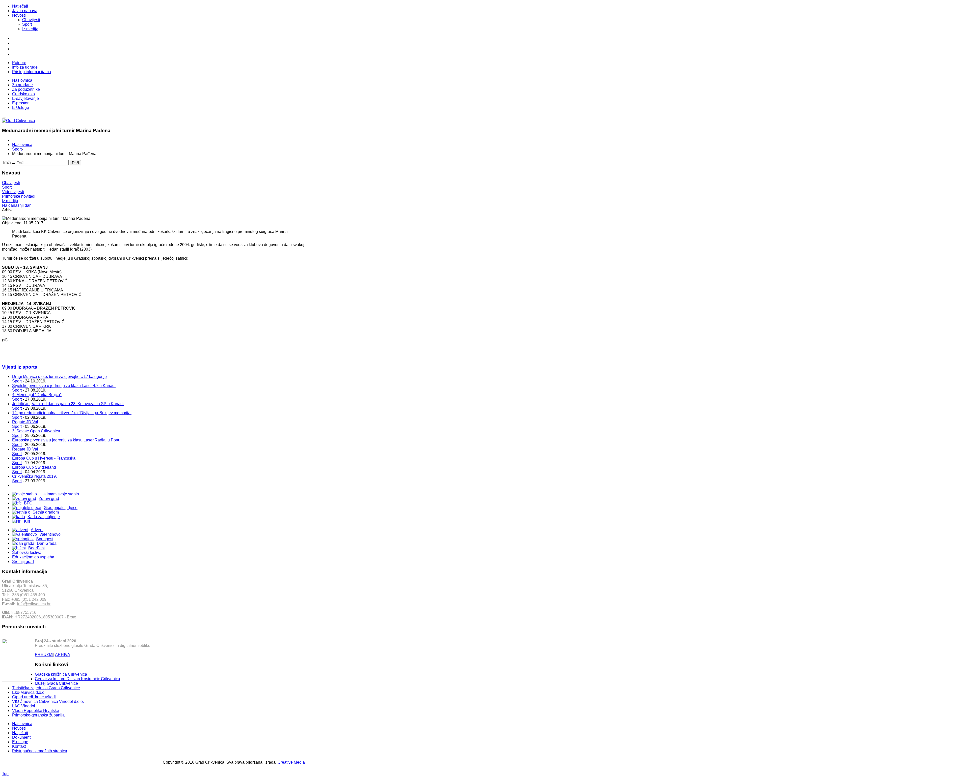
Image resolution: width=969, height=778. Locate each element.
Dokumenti (22, 737)
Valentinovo (50, 534)
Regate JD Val (25, 422)
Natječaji (20, 6)
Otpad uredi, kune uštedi (34, 697)
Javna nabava (24, 11)
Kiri (27, 521)
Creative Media (291, 762)
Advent (37, 530)
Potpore (19, 63)
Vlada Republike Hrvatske (35, 710)
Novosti (19, 15)
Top (5, 773)
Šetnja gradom (46, 512)
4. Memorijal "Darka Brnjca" (37, 395)
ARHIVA (62, 654)
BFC (28, 503)
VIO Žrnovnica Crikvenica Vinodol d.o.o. (48, 701)
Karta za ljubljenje (44, 517)
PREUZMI (44, 654)
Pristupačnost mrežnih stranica (39, 751)
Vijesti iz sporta (19, 367)
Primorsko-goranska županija (38, 715)
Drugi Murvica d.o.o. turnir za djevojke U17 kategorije (59, 376)
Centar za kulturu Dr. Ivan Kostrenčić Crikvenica (77, 679)
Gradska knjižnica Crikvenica (61, 674)
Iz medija (30, 29)
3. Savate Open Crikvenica (36, 431)
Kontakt (19, 746)
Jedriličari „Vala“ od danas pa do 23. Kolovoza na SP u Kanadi (68, 404)
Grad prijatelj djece (60, 507)
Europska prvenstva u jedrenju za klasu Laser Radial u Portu (66, 440)
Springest (44, 539)
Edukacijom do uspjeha (33, 557)
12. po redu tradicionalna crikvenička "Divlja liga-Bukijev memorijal (71, 413)
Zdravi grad (49, 498)
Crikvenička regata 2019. (34, 476)
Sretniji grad (23, 561)
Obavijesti (31, 20)
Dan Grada (47, 543)
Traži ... (8, 162)
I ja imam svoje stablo (59, 494)
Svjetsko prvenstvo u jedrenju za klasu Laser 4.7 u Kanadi (64, 385)
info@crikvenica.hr (33, 604)
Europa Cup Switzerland (34, 467)
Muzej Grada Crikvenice (56, 683)
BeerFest (36, 548)
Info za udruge (25, 67)
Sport (27, 24)
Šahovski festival (27, 552)
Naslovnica (22, 144)
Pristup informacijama (31, 72)
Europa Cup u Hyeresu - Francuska (43, 458)
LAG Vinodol (23, 706)
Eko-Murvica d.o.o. (28, 692)
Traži (75, 163)
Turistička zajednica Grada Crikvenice (46, 688)
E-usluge (20, 742)
